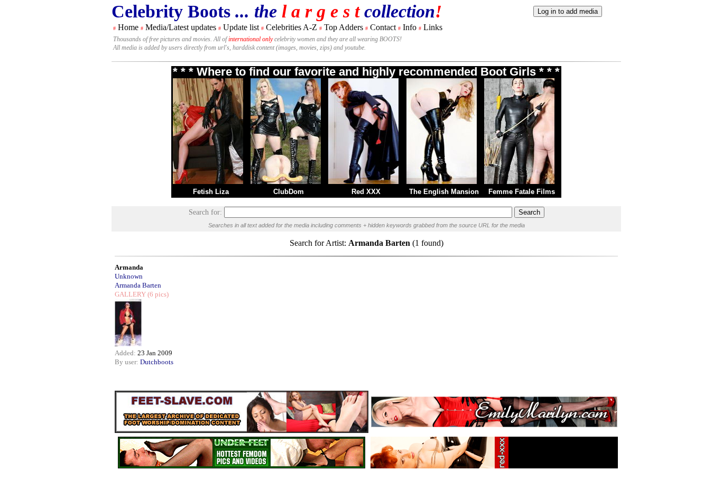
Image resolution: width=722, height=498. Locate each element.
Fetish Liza (211, 192)
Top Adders (343, 27)
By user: (127, 362)
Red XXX (366, 192)
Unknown (129, 276)
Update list (241, 27)
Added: (126, 353)
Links (432, 27)
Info (409, 27)
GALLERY (130, 294)
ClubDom (288, 192)
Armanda (129, 267)
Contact (383, 27)
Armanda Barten (138, 285)
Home (128, 27)
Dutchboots (156, 362)
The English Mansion (444, 192)
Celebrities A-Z (291, 27)
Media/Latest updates (180, 27)
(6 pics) (157, 294)
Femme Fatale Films (521, 192)
